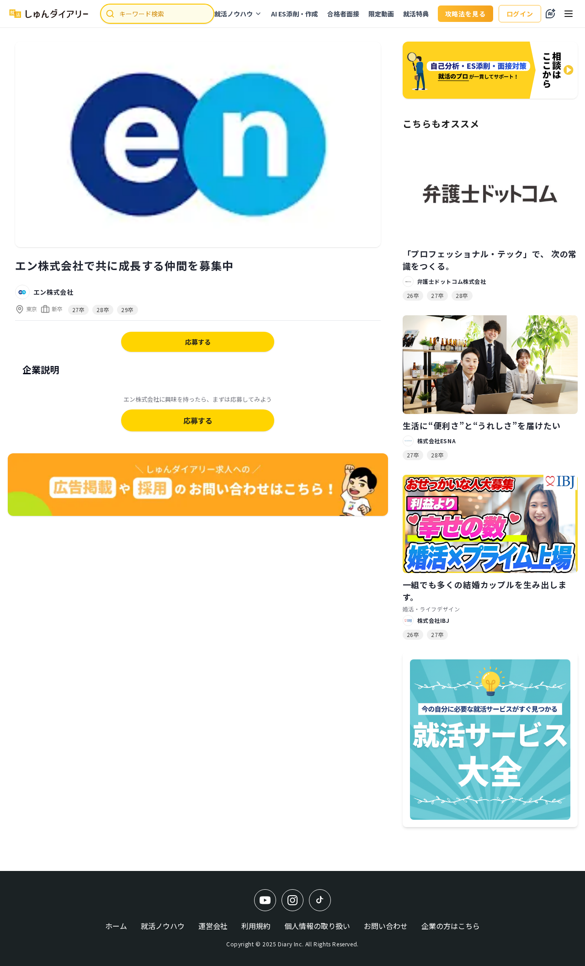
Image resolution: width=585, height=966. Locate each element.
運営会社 (213, 925)
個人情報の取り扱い (317, 925)
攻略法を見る (465, 13)
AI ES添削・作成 (294, 13)
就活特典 (416, 13)
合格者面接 (343, 13)
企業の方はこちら (450, 925)
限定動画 (381, 13)
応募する (198, 341)
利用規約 (256, 925)
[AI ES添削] (550, 14)
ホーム (116, 925)
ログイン (519, 13)
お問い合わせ (386, 925)
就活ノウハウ (233, 13)
